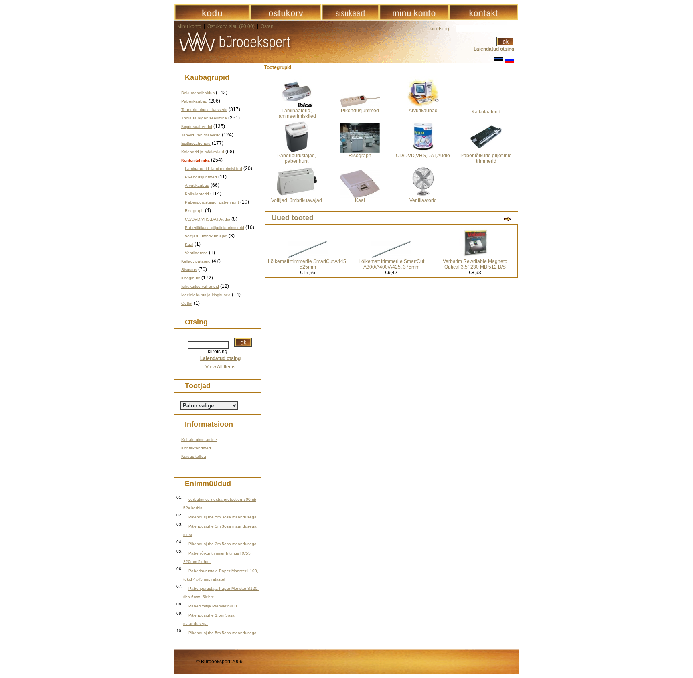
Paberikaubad (194, 101)
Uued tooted (293, 218)
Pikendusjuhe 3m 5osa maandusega (222, 544)
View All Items (220, 367)
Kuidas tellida (193, 456)
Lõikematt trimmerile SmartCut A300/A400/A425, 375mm (391, 264)
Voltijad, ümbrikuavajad (206, 236)
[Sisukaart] (350, 19)
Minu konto (189, 26)
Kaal (189, 244)
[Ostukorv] (286, 19)
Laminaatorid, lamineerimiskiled (213, 168)
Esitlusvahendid (196, 143)
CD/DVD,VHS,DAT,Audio (207, 219)
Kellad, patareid (196, 261)
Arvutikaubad (197, 185)
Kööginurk (190, 278)
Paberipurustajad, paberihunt (212, 202)
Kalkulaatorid (197, 194)
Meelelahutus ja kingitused (206, 295)
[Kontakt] (483, 19)
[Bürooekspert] (212, 19)
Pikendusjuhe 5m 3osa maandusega (222, 517)
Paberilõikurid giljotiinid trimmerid (214, 227)
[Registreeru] (414, 19)
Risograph (194, 210)
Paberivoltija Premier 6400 (212, 606)
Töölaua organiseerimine (204, 118)
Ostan (267, 26)
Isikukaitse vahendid (200, 286)
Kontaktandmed (196, 448)
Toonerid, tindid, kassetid (204, 109)
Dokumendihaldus (198, 93)
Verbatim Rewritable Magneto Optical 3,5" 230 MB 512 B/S (475, 264)
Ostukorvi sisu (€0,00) (231, 26)
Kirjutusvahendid (196, 126)
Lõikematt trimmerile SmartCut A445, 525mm (307, 264)
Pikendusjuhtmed (201, 177)
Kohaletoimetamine (199, 439)
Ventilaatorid (196, 253)
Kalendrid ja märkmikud (202, 152)
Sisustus (189, 269)
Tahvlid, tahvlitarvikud (201, 135)
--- (183, 465)
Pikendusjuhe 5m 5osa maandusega (222, 633)
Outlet (186, 303)
